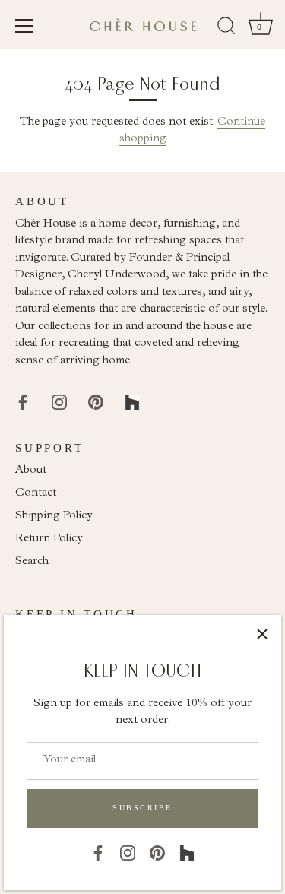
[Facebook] (98, 852)
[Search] (226, 28)
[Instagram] (127, 852)
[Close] (262, 634)
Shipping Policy (54, 516)
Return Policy (49, 539)
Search (32, 562)
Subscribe (142, 808)
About (30, 471)
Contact (35, 493)
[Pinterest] (157, 852)
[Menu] (24, 26)
